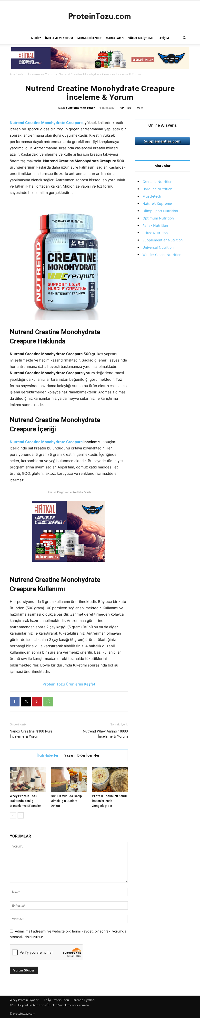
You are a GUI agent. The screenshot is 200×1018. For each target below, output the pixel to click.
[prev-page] (13, 815)
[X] (26, 701)
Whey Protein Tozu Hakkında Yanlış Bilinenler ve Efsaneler (25, 801)
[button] (184, 38)
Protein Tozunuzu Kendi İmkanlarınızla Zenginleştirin (109, 801)
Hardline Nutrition (157, 189)
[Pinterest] (37, 701)
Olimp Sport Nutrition (160, 211)
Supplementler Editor (80, 107)
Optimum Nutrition (158, 218)
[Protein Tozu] (100, 17)
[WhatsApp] (48, 701)
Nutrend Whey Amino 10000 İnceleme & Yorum (105, 734)
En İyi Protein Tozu (56, 1000)
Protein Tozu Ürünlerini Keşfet (69, 684)
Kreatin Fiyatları (84, 1000)
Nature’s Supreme (157, 203)
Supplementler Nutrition (162, 240)
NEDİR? (36, 38)
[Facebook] (15, 701)
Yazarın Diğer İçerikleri (82, 755)
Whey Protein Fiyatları (24, 1000)
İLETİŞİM (163, 38)
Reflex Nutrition (155, 225)
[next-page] (21, 815)
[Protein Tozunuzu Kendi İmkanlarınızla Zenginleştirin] (110, 779)
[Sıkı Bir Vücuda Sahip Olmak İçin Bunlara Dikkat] (69, 779)
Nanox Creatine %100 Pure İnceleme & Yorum (31, 734)
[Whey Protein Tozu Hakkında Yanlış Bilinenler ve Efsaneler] (28, 779)
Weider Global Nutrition (161, 254)
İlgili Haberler (48, 755)
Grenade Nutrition (157, 181)
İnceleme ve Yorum (59, 38)
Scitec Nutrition (155, 232)
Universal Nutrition (158, 247)
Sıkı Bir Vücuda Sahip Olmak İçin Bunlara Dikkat (66, 801)
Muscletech (151, 196)
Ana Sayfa (16, 74)
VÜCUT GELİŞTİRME (140, 38)
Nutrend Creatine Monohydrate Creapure (46, 122)
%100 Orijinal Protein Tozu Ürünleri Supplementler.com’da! (50, 1005)
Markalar (113, 38)
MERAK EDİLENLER (89, 38)
